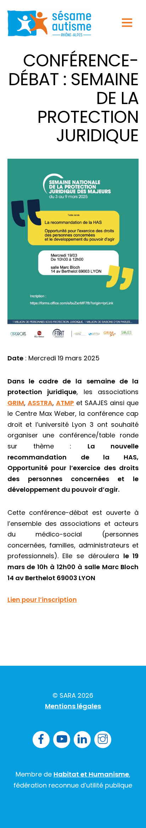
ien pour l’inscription (42, 599)
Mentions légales (73, 706)
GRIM (15, 402)
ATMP (65, 402)
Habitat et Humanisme (91, 774)
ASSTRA (40, 402)
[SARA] (49, 32)
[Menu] (127, 22)
